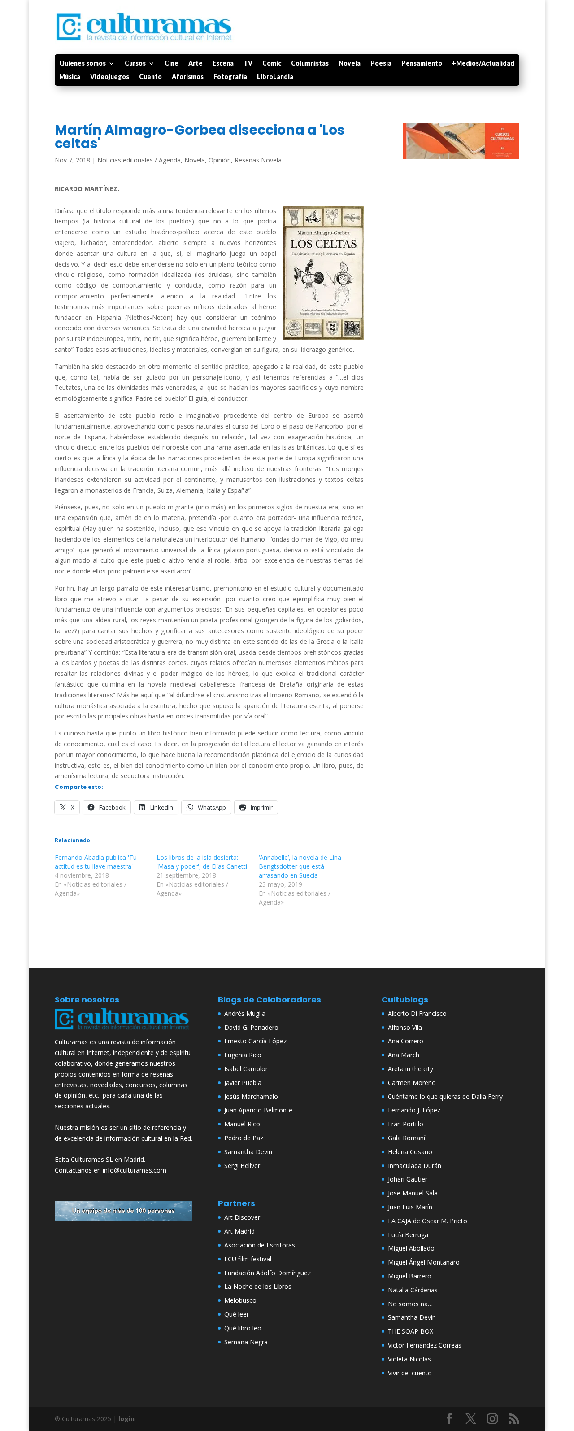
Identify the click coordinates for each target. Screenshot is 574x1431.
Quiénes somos (82, 63)
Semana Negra (246, 1342)
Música (69, 77)
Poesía (380, 63)
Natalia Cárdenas (413, 1290)
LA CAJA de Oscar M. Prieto (427, 1221)
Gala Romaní (406, 1137)
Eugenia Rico (242, 1054)
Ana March (403, 1054)
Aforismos (188, 77)
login (126, 1418)
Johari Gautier (407, 1179)
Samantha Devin (248, 1151)
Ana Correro (405, 1041)
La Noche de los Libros (257, 1286)
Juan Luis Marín (410, 1207)
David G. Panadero (251, 1027)
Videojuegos (109, 77)
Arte (195, 63)
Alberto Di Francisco (417, 1013)
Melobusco (240, 1300)
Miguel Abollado (411, 1248)
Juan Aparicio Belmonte (258, 1110)
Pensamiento (421, 63)
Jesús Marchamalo (251, 1096)
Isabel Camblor (246, 1068)
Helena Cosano (410, 1151)
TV (248, 63)
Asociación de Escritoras (259, 1245)
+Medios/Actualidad (483, 63)
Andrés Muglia (244, 1013)
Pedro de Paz (243, 1137)
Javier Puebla (242, 1082)
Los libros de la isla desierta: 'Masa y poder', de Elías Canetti (202, 862)
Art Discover (242, 1217)
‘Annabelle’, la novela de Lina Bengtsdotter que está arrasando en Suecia (300, 866)
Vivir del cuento (410, 1373)
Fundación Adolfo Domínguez (267, 1273)
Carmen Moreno (412, 1082)
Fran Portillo (405, 1124)
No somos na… (410, 1304)
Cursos (135, 63)
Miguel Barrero (409, 1276)
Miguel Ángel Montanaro (424, 1262)
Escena (223, 63)
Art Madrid (239, 1231)
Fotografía (230, 77)
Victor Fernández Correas (424, 1345)
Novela (350, 63)
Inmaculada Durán (414, 1165)
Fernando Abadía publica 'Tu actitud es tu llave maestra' (96, 862)
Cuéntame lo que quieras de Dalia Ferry (445, 1096)
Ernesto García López (255, 1041)
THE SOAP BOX (410, 1331)
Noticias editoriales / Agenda (139, 160)
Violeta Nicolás (409, 1359)
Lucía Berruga (408, 1234)
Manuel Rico (242, 1124)
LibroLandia (275, 77)
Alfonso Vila (405, 1027)
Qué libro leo (242, 1328)
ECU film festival (247, 1259)
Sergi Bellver (242, 1165)
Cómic (271, 63)
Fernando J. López (414, 1110)
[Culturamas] (124, 1031)
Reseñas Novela (258, 160)
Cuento (150, 77)
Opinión (220, 160)
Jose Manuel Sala (413, 1193)
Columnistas (310, 63)
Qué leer (236, 1314)
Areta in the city (410, 1068)
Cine (171, 63)
